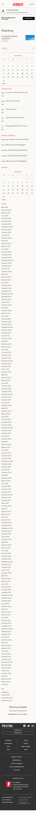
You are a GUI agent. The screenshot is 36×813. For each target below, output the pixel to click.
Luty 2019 (4, 450)
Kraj (8, 746)
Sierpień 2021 (6, 366)
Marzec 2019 (5, 447)
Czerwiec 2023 (6, 305)
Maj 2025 (4, 241)
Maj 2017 (4, 509)
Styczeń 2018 (6, 486)
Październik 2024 (7, 260)
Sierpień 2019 (6, 433)
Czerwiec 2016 (6, 539)
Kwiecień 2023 (6, 311)
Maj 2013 (4, 643)
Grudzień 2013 (6, 623)
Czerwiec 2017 (6, 506)
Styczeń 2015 (6, 587)
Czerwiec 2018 (6, 472)
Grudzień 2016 (6, 523)
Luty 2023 (4, 316)
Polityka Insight (6, 799)
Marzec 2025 (5, 246)
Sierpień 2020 (6, 400)
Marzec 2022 (5, 347)
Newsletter (18, 730)
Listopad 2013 (6, 626)
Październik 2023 (7, 294)
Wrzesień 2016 (6, 531)
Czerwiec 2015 (6, 573)
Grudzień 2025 (6, 221)
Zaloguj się (5, 692)
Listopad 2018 (6, 458)
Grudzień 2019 (6, 422)
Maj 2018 (4, 475)
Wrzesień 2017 (6, 498)
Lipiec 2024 (5, 269)
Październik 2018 (7, 461)
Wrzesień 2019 (6, 431)
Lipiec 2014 (5, 604)
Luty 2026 (4, 216)
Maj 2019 (4, 442)
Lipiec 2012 (5, 671)
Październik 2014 (7, 595)
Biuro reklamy (17, 760)
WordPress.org (6, 701)
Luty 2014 (4, 618)
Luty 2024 (4, 283)
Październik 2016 (7, 528)
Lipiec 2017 (5, 503)
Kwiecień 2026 (6, 210)
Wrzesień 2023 (6, 297)
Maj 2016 (4, 542)
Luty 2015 (4, 584)
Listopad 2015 (6, 559)
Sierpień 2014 (6, 601)
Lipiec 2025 (5, 235)
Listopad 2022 (6, 325)
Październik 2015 (7, 562)
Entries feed (5, 695)
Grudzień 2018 (6, 456)
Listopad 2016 (6, 525)
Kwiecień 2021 (6, 378)
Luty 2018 (4, 484)
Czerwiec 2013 (6, 640)
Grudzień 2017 (6, 489)
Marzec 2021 (5, 380)
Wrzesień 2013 (6, 632)
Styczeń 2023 (6, 319)
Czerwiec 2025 (6, 238)
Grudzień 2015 (6, 556)
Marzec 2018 (5, 481)
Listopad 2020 (6, 391)
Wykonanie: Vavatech (23, 799)
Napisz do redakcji (16, 763)
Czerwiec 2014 (6, 606)
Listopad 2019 (6, 425)
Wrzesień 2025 (6, 230)
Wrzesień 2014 (6, 598)
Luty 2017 (4, 517)
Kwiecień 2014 (6, 612)
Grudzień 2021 (6, 355)
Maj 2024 (4, 274)
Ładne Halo (29, 797)
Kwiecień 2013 (6, 645)
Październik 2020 (7, 394)
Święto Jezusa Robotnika (19, 139)
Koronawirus (8, 743)
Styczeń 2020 (6, 419)
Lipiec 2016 (5, 537)
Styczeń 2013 (6, 654)
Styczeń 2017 (6, 520)
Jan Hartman (4, 41)
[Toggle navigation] (2, 4)
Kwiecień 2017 (6, 512)
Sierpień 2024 (6, 266)
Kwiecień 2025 (6, 244)
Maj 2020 (4, 408)
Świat (8, 749)
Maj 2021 (4, 375)
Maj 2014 (4, 609)
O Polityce (17, 770)
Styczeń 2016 (6, 553)
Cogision (24, 797)
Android (17, 782)
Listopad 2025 (6, 224)
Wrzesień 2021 (6, 364)
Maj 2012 (4, 676)
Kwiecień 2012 (6, 679)
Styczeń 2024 (6, 285)
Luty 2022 (4, 350)
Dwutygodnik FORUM (7, 797)
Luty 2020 (4, 417)
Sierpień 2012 (6, 668)
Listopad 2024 (6, 258)
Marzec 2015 (5, 581)
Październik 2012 (7, 662)
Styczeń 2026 (6, 218)
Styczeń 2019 (6, 453)
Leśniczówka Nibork (7, 802)
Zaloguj (31, 4)
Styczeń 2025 (6, 252)
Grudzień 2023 (6, 288)
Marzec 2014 (5, 615)
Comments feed (6, 698)
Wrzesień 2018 (6, 464)
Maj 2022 (4, 341)
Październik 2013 (7, 629)
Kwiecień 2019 (6, 445)
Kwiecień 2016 (6, 545)
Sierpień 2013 (6, 634)
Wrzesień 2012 (6, 665)
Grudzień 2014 (6, 590)
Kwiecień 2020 (6, 411)
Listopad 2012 (6, 659)
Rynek (26, 740)
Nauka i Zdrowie (25, 746)
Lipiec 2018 (5, 470)
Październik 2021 (7, 361)
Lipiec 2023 (5, 302)
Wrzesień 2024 (6, 263)
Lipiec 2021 (5, 369)
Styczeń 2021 (6, 386)
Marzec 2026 (5, 213)
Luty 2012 (4, 685)
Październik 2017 (7, 495)
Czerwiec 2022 (6, 338)
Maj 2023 (4, 308)
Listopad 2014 (6, 592)
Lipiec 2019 (5, 436)
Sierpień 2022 (6, 333)
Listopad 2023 (6, 291)
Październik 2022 (7, 327)
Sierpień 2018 (6, 467)
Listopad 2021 (6, 358)
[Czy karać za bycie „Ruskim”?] (30, 37)
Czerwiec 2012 (6, 673)
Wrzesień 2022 (6, 330)
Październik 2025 (7, 227)
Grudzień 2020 (6, 389)
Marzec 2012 (5, 682)
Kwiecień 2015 (6, 578)
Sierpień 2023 (6, 299)
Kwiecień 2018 (6, 478)
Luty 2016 (4, 551)
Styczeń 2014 (6, 620)
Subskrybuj (29, 18)
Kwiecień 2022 (6, 344)
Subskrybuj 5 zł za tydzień (17, 714)
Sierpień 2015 (6, 567)
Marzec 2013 (5, 648)
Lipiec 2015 (5, 570)
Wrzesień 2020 (6, 397)
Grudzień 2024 (6, 255)
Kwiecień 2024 (6, 277)
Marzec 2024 (5, 280)
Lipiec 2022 (5, 336)
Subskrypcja (18, 733)
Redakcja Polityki (17, 757)
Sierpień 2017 (6, 500)
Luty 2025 (4, 249)
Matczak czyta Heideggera (16, 144)
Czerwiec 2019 (6, 439)
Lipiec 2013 (5, 637)
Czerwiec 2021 (6, 372)
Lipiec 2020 (5, 403)
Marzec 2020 (6, 414)
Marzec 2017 (5, 514)
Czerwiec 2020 (6, 405)
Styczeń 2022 (6, 352)
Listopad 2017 (6, 492)
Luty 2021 (4, 383)
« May (3, 83)
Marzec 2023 (5, 313)
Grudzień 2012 (6, 657)
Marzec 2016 (5, 548)
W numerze (8, 740)
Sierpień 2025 (6, 232)
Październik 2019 (7, 428)
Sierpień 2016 (6, 534)
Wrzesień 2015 (6, 565)
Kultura (26, 743)
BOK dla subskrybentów (17, 766)
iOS (13, 782)
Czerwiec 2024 (6, 271)
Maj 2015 (4, 576)
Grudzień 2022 (6, 322)
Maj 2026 (4, 207)
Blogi (25, 749)
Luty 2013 (4, 651)
